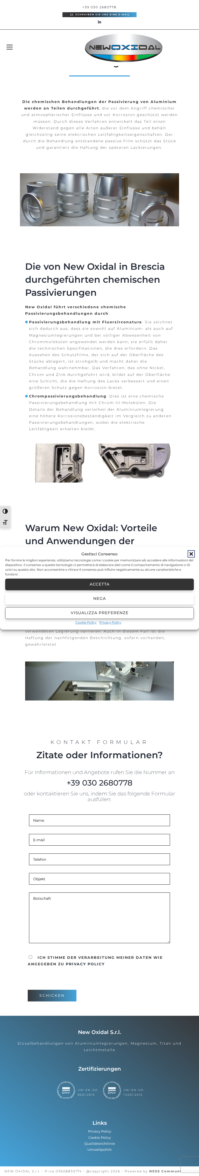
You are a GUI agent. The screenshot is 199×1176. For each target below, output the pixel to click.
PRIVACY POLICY (85, 964)
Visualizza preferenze (100, 612)
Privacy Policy (110, 622)
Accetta (100, 584)
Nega (99, 598)
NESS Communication (172, 1171)
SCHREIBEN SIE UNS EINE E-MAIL (102, 14)
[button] (191, 553)
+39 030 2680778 (99, 7)
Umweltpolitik (99, 1149)
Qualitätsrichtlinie (99, 1143)
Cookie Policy (86, 622)
